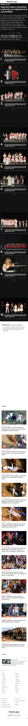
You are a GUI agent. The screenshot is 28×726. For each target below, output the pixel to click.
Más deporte (18, 683)
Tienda (17, 704)
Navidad (13, 39)
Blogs (3, 688)
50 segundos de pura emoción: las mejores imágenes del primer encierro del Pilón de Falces (13, 646)
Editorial (3, 685)
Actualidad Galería (14, 659)
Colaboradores (5, 687)
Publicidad (4, 702)
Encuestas (4, 690)
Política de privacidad (6, 706)
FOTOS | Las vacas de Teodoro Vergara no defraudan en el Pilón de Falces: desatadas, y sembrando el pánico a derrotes (14, 429)
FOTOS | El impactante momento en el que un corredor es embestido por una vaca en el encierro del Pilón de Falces (13, 525)
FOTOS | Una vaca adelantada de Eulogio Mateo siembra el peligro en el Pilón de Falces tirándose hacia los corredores (14, 501)
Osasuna (3, 692)
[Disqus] (14, 350)
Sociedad (4, 679)
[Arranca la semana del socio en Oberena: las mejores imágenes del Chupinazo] (14, 610)
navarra (4, 39)
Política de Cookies (6, 704)
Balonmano (18, 679)
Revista (16, 687)
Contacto (4, 700)
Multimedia (17, 689)
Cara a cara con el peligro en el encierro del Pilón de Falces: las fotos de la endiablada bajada (14, 453)
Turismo (17, 702)
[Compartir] (9, 33)
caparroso (17, 39)
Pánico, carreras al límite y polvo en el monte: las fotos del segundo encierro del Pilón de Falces (13, 598)
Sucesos (3, 676)
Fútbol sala (18, 681)
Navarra (3, 673)
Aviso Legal (18, 698)
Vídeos (17, 692)
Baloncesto (18, 676)
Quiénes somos (5, 698)
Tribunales (4, 678)
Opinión (3, 683)
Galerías (4, 406)
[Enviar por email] (19, 33)
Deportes (17, 673)
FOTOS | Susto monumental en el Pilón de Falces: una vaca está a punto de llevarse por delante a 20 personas (14, 574)
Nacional (17, 685)
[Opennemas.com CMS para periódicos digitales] (14, 716)
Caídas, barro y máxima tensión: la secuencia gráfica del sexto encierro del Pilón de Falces (14, 477)
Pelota (17, 678)
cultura (8, 39)
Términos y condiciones (16, 325)
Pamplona (4, 681)
